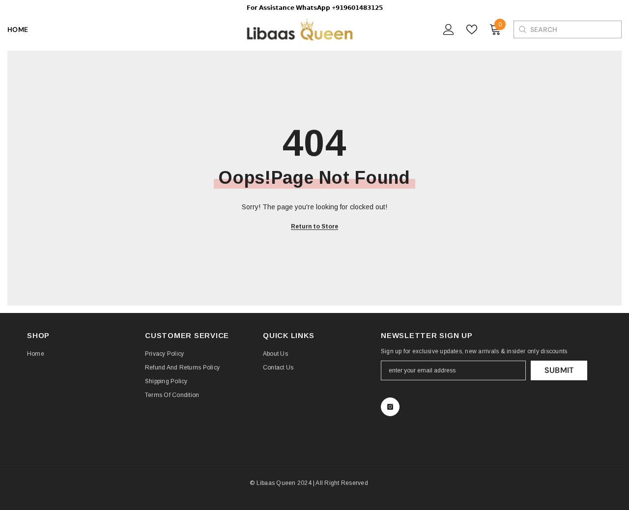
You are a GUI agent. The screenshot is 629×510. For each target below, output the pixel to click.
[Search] (522, 29)
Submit (559, 370)
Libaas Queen (276, 483)
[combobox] (575, 29)
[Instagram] (390, 406)
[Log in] (448, 29)
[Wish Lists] (471, 29)
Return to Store (314, 226)
